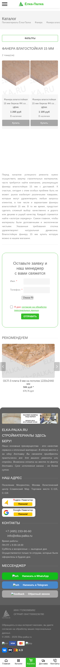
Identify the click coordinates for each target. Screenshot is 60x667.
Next (57, 366)
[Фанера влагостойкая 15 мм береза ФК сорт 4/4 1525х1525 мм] (44, 77)
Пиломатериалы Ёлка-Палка (16, 22)
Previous (3, 366)
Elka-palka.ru (25, 637)
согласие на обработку (14, 629)
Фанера (38, 22)
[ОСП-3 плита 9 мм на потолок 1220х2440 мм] (28, 361)
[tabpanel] (28, 368)
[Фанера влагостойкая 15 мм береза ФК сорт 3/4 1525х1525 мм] (16, 77)
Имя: (13, 281)
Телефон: (16, 289)
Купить (16, 123)
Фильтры (30, 38)
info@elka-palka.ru (19, 535)
